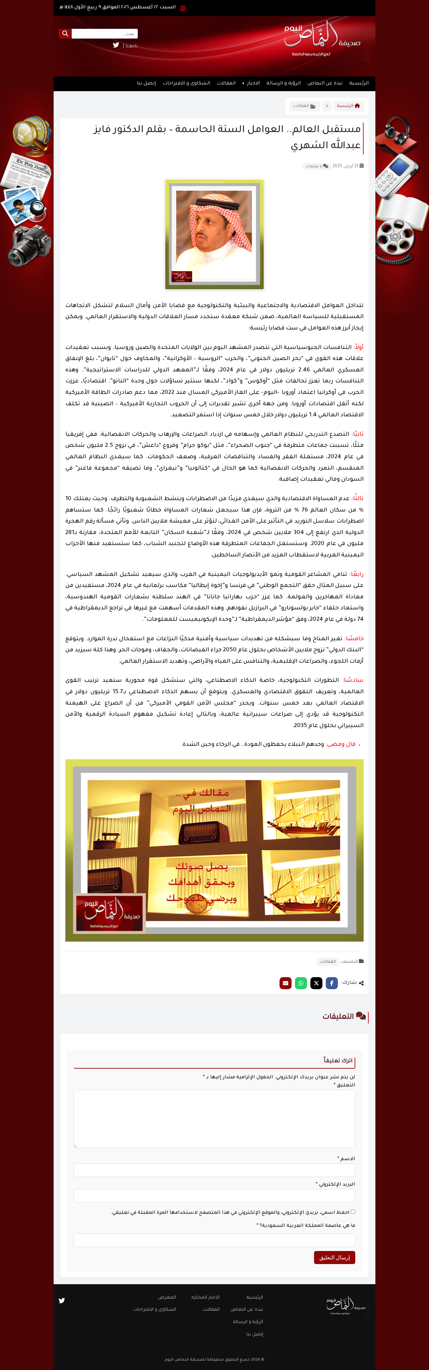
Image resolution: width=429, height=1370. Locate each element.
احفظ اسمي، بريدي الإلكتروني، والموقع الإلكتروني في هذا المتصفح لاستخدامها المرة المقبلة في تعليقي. (230, 1213)
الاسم (346, 1159)
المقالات (226, 83)
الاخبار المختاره (205, 1297)
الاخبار (253, 83)
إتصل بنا (146, 83)
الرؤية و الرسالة (283, 83)
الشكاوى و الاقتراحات (186, 83)
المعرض (167, 1297)
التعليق (344, 1085)
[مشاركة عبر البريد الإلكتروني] (286, 983)
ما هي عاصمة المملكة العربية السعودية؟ (306, 1226)
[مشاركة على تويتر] (316, 983)
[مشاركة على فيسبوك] (332, 983)
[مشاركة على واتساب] (301, 983)
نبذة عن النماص (325, 83)
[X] (116, 47)
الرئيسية (359, 83)
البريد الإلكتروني (335, 1185)
